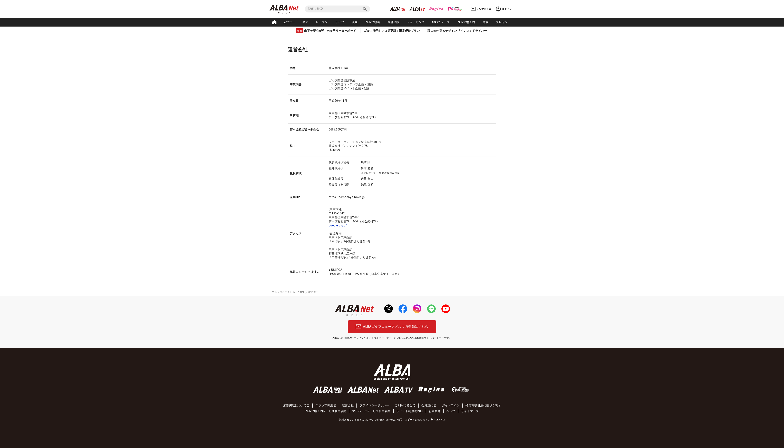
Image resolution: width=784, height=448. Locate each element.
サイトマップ (470, 411)
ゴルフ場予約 (466, 22)
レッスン (322, 22)
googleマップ (338, 225)
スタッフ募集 (324, 405)
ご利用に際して (405, 405)
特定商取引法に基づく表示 (483, 405)
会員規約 (427, 405)
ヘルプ (451, 411)
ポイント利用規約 (408, 411)
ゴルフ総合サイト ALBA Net (288, 292)
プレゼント (503, 22)
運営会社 (348, 405)
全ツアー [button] (289, 22)
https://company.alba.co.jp (347, 197)
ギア (305, 22)
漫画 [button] (355, 22)
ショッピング (415, 22)
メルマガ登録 (483, 9)
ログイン (507, 9)
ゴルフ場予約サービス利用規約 (325, 411)
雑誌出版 (393, 22)
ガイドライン (451, 405)
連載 (485, 22)
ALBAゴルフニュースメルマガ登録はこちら (395, 327)
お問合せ (435, 411)
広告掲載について (295, 405)
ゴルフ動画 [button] (372, 22)
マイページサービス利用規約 (371, 411)
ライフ (339, 22)
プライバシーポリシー (374, 405)
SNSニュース (441, 22)
